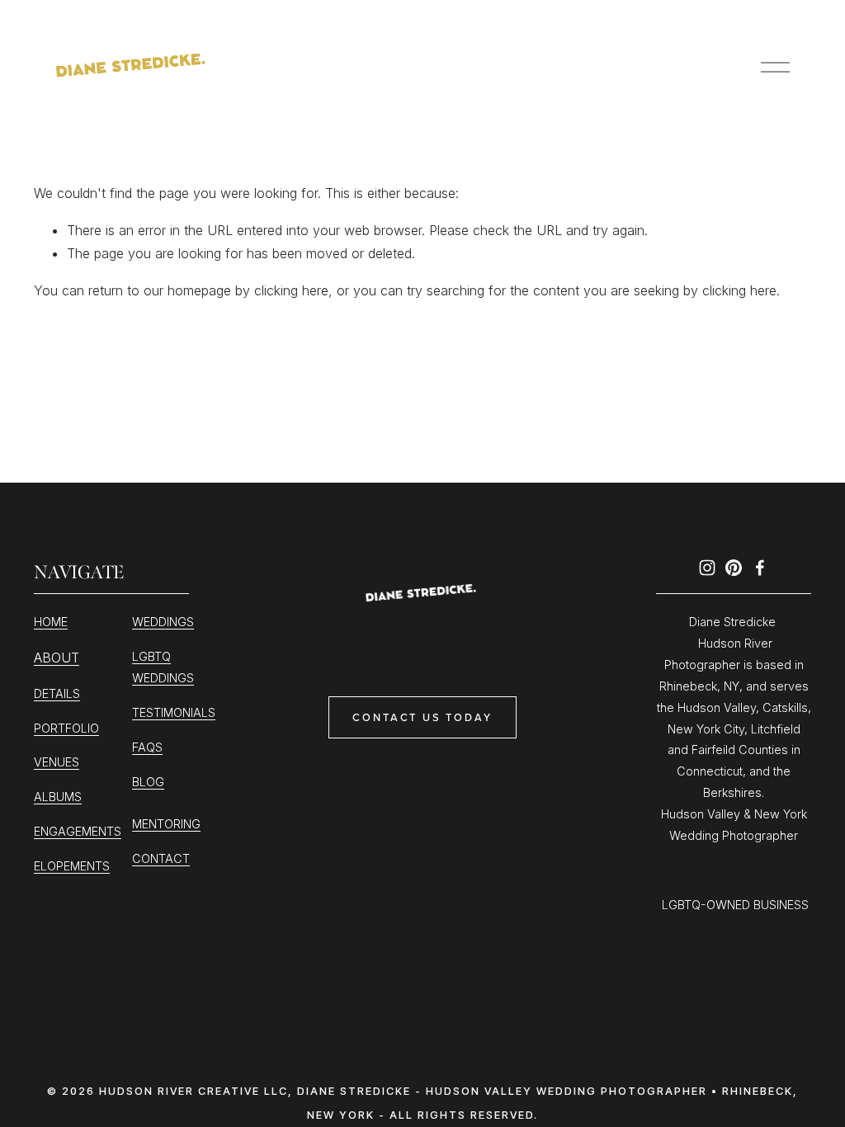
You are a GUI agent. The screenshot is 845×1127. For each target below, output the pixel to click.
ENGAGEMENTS (77, 831)
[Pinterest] (733, 567)
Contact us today (422, 717)
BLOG (148, 782)
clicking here (291, 290)
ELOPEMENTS (72, 866)
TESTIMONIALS (173, 712)
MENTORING (166, 824)
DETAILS (57, 693)
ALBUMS (58, 797)
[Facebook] (760, 567)
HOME (51, 622)
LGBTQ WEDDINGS (163, 667)
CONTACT (161, 858)
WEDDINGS (163, 622)
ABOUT (56, 657)
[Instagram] (707, 567)
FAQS (147, 747)
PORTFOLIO (66, 728)
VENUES (56, 762)
